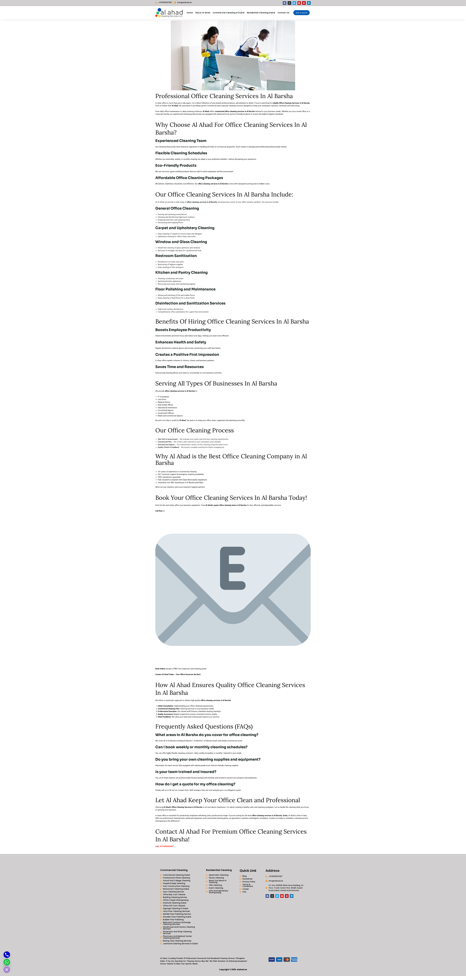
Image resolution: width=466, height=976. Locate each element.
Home (190, 12)
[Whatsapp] (7, 962)
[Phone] (7, 954)
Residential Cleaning (219, 870)
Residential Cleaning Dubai (261, 12)
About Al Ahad (202, 12)
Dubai (285, 815)
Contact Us (283, 12)
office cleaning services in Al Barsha (202, 202)
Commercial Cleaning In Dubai (229, 12)
